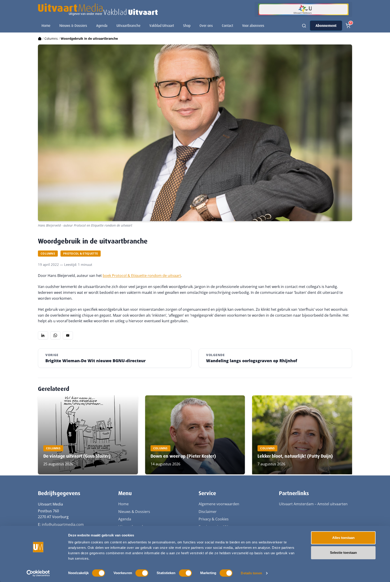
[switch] (141, 573)
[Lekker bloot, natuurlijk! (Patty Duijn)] (302, 434)
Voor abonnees (253, 25)
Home (46, 25)
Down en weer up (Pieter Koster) (183, 456)
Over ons (206, 25)
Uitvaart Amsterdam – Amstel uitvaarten (313, 503)
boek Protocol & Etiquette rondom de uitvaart (142, 275)
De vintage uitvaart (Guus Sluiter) (77, 456)
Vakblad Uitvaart (161, 25)
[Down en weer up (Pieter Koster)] (195, 434)
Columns (51, 38)
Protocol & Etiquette (80, 253)
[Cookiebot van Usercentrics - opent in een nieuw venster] (38, 573)
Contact (227, 25)
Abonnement (326, 25)
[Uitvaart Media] (98, 9)
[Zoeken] (304, 26)
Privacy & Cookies (214, 519)
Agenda (101, 25)
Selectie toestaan (343, 552)
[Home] (40, 38)
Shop (186, 25)
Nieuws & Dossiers (73, 25)
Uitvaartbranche (128, 25)
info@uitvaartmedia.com (63, 524)
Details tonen (251, 573)
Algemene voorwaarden (219, 503)
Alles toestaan (343, 538)
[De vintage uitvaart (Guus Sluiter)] (88, 434)
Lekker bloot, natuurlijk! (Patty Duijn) (295, 456)
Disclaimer (208, 511)
